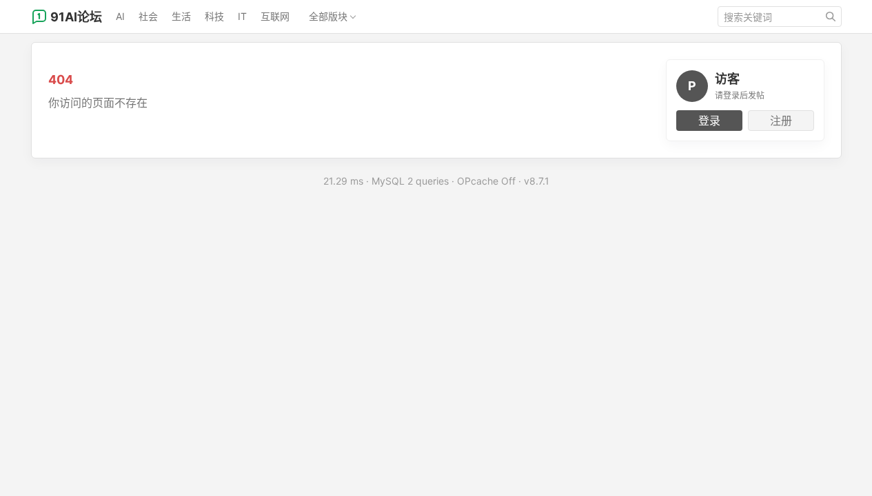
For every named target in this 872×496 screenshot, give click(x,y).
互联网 (275, 16)
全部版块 (328, 16)
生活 (181, 16)
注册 (781, 120)
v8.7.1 (536, 181)
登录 (709, 120)
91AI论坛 (76, 17)
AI (120, 16)
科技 (214, 16)
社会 (148, 16)
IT (242, 16)
